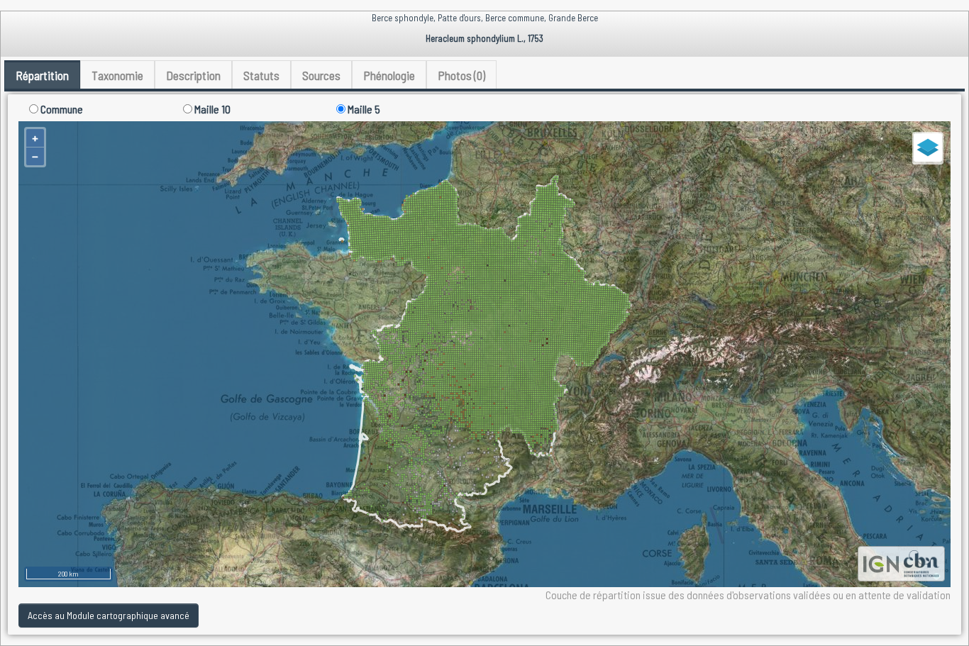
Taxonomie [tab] (117, 75)
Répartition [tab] (42, 75)
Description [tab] (193, 75)
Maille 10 (211, 109)
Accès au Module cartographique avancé (108, 615)
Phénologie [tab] (389, 75)
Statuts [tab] (261, 75)
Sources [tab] (321, 75)
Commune (60, 109)
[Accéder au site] (881, 562)
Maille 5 (362, 109)
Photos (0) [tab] (461, 75)
